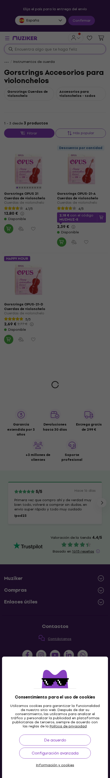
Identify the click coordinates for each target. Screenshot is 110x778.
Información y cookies (55, 765)
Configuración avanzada (55, 753)
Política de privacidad (68, 726)
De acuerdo (55, 740)
